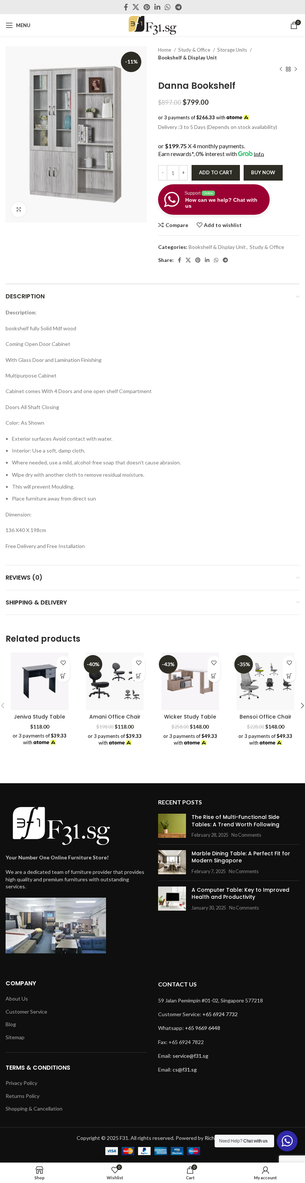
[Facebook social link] (126, 7)
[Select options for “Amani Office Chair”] (138, 675)
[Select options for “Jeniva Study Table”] (63, 675)
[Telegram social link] (178, 7)
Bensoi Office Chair (266, 716)
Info (259, 154)
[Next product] (295, 69)
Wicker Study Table (190, 716)
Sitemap (15, 1037)
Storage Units (232, 50)
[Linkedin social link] (157, 7)
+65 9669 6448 (202, 1028)
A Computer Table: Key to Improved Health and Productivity (240, 893)
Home (165, 50)
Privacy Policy (21, 1083)
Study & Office (194, 50)
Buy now (263, 172)
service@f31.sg (190, 1056)
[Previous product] (281, 69)
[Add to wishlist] (63, 662)
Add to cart (215, 172)
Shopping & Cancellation (34, 1108)
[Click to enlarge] (18, 209)
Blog (11, 1024)
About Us (17, 998)
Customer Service (26, 1011)
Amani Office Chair (115, 716)
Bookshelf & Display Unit (187, 58)
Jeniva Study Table (39, 716)
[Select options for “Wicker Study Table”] (214, 675)
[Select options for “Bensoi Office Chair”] (289, 675)
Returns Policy (22, 1096)
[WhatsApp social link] (168, 7)
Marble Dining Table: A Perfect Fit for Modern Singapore (241, 857)
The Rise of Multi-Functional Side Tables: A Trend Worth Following (235, 820)
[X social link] (135, 7)
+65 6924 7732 (220, 1014)
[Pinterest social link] (146, 7)
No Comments (246, 835)
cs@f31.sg (185, 1069)
